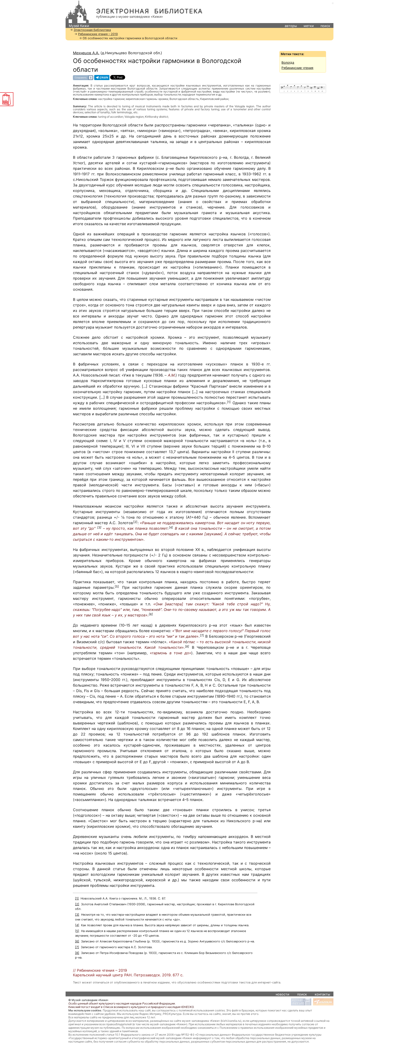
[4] (171, 527)
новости (282, 994)
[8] (187, 646)
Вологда (287, 62)
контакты (322, 994)
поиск (325, 26)
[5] (117, 586)
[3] (99, 527)
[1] (229, 402)
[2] (135, 522)
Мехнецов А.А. (86, 53)
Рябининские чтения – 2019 (98, 34)
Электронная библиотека (149, 11)
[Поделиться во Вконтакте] (83, 77)
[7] (202, 635)
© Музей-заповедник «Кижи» (88, 1000)
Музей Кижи (79, 26)
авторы (291, 26)
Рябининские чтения (297, 68)
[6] (151, 614)
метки (309, 26)
